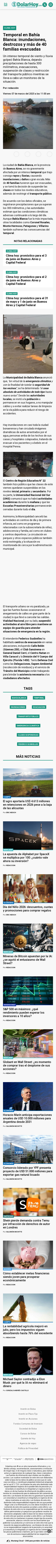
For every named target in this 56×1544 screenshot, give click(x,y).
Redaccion (9, 865)
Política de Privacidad (28, 1448)
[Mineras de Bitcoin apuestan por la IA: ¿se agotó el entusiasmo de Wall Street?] (28, 938)
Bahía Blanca (19, 698)
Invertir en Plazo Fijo (28, 1414)
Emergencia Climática (28, 726)
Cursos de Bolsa (28, 1433)
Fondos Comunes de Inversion (28, 1423)
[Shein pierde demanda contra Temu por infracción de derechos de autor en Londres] (28, 1202)
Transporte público (28, 716)
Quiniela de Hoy (28, 1438)
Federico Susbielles (28, 744)
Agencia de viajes (28, 1443)
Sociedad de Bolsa (28, 1428)
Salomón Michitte (12, 1126)
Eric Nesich (9, 813)
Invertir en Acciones (28, 1419)
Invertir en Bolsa (28, 1409)
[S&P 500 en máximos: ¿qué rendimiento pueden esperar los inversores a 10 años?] (28, 990)
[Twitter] (44, 4)
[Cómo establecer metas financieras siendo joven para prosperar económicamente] (28, 1255)
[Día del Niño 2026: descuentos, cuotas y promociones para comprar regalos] (28, 888)
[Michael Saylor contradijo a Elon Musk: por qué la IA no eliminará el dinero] (28, 1360)
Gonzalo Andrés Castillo (16, 1390)
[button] (5, 5)
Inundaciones (18, 707)
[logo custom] (26, 5)
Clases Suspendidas (28, 735)
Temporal (39, 698)
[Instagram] (50, 4)
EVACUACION (39, 707)
